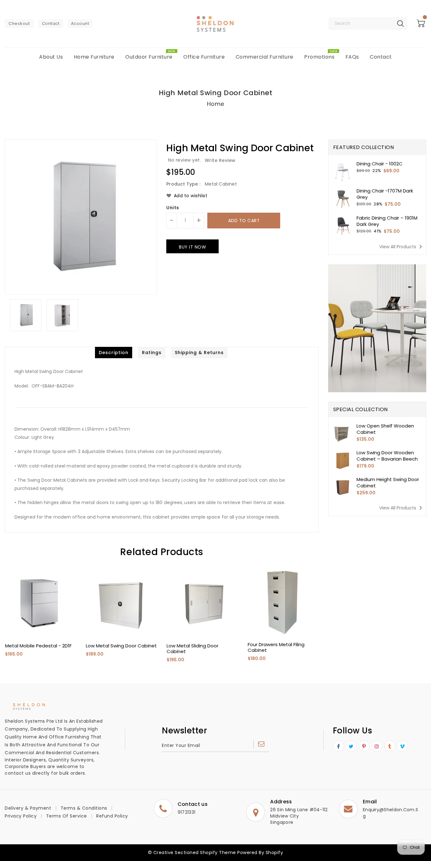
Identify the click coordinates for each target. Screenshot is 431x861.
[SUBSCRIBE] (261, 744)
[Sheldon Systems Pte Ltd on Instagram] (377, 746)
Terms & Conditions (84, 808)
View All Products (401, 246)
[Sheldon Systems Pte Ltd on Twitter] (351, 746)
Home (215, 104)
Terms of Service (66, 816)
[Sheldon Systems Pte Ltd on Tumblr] (389, 746)
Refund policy (112, 816)
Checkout (19, 23)
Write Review (220, 160)
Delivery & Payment (28, 808)
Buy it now (192, 247)
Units (172, 207)
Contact (51, 23)
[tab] (113, 352)
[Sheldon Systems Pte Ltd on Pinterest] (364, 746)
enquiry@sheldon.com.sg (390, 812)
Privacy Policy (21, 816)
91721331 (186, 812)
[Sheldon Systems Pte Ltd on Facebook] (338, 746)
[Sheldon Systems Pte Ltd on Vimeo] (402, 746)
